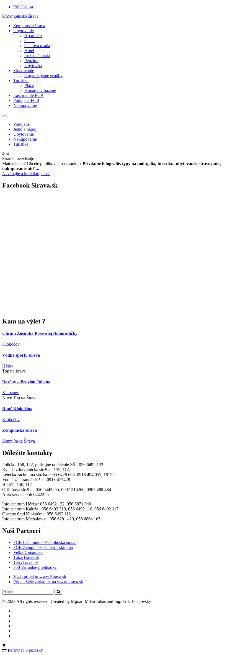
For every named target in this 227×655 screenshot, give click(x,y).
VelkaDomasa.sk (28, 552)
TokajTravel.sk (26, 557)
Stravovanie (23, 70)
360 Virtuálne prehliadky (35, 567)
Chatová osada (37, 45)
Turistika (21, 80)
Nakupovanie (25, 105)
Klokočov (11, 344)
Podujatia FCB (26, 100)
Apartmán (33, 35)
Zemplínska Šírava (18, 441)
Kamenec (10, 392)
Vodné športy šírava (21, 355)
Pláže (29, 85)
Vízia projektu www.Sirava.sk (39, 576)
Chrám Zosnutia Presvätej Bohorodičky (40, 333)
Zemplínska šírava (29, 25)
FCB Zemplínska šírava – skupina (43, 547)
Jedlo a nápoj (24, 129)
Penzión (31, 60)
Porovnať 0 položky (25, 650)
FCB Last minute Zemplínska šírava (44, 542)
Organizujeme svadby (43, 75)
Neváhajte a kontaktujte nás (26, 173)
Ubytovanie (23, 30)
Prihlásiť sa (23, 6)
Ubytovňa (33, 65)
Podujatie (21, 124)
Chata (29, 40)
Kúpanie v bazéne (40, 90)
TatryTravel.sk (25, 562)
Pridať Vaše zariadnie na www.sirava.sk (48, 581)
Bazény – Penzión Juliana (26, 381)
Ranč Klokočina (17, 408)
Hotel (29, 50)
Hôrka (7, 366)
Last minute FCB (28, 95)
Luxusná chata (37, 55)
